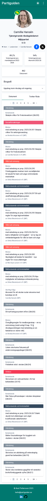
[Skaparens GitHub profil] (25, 496)
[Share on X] (42, 46)
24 (34, 103)
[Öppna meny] (43, 3)
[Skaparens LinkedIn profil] (21, 496)
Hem (5, 47)
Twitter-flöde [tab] (34, 97)
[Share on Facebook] (36, 46)
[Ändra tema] (38, 3)
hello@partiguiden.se (23, 492)
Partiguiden (11, 3)
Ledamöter (14, 47)
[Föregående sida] (10, 103)
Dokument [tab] (13, 96)
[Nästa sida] (36, 103)
